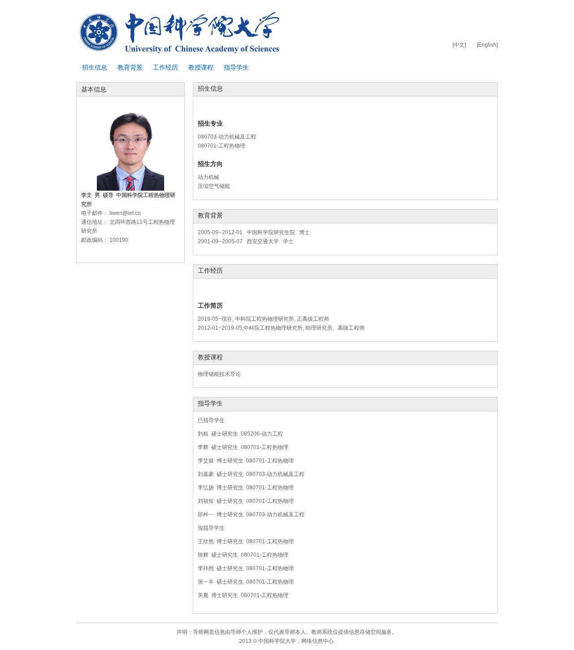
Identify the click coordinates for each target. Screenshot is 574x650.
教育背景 (130, 67)
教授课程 (200, 67)
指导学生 (236, 67)
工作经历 (165, 67)
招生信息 (94, 67)
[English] (487, 45)
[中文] (459, 45)
